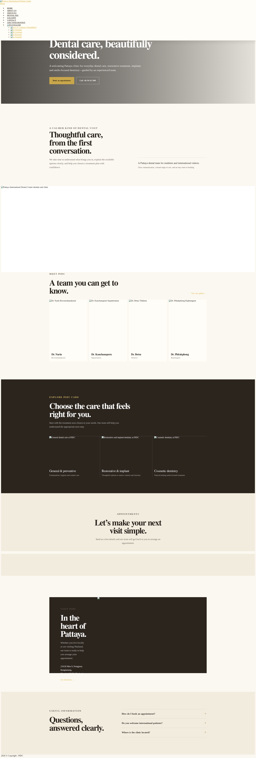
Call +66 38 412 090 (88, 81)
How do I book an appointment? (138, 713)
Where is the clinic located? (136, 732)
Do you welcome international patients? (142, 723)
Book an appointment (62, 81)
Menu (2, 3)
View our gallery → (199, 293)
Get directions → (67, 680)
